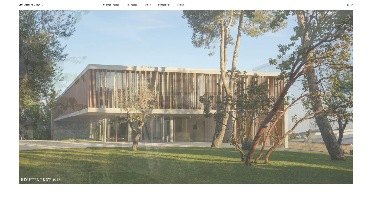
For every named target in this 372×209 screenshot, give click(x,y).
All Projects (132, 5)
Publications (164, 5)
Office (148, 5)
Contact (180, 5)
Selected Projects (111, 5)
